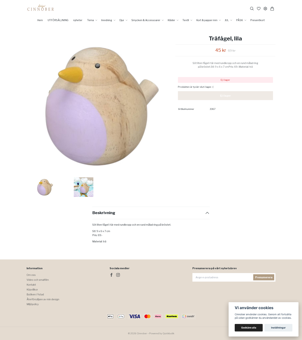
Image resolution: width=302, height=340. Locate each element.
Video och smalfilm (38, 279)
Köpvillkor (32, 289)
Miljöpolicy (33, 304)
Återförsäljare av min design (43, 299)
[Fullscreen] (99, 105)
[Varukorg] (272, 8)
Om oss (31, 274)
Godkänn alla (248, 327)
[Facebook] (111, 275)
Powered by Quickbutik (161, 333)
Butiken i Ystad (35, 294)
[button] (166, 106)
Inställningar (278, 327)
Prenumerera (263, 277)
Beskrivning (103, 212)
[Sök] (252, 8)
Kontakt (31, 284)
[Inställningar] (265, 8)
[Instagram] (118, 275)
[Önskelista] (258, 8)
